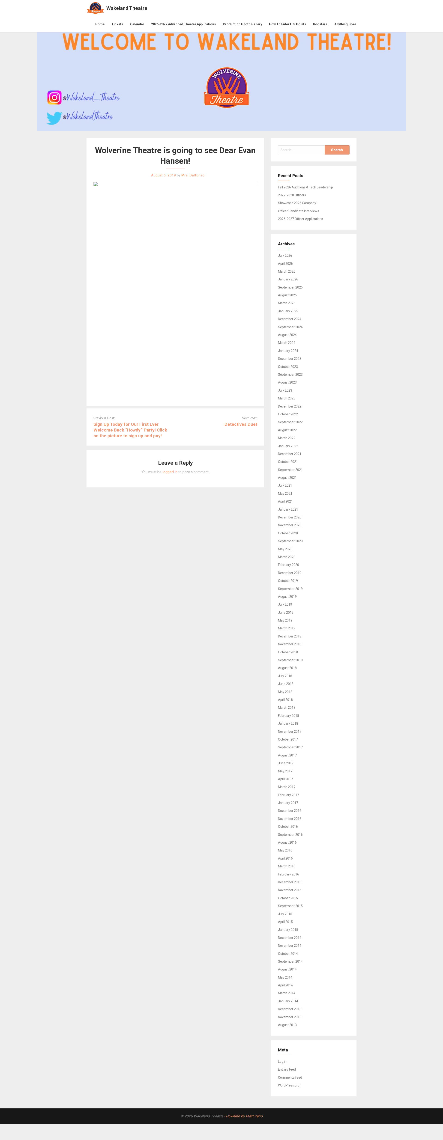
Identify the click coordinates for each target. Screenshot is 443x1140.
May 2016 (285, 850)
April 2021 (285, 501)
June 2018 (285, 684)
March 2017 (286, 787)
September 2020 (290, 541)
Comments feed (290, 1077)
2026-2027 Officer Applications (300, 219)
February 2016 (288, 874)
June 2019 (285, 612)
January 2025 (288, 311)
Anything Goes (345, 24)
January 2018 (288, 723)
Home (100, 24)
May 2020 (285, 549)
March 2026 (286, 271)
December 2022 (289, 406)
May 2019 (285, 620)
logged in (169, 472)
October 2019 (288, 581)
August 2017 (287, 755)
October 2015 (288, 898)
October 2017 (288, 739)
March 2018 (286, 707)
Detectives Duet (240, 424)
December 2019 (289, 573)
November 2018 (289, 644)
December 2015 (289, 882)
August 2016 (287, 842)
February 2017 (288, 795)
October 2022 (288, 414)
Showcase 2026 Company (297, 203)
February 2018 (288, 715)
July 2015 (285, 914)
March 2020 (286, 557)
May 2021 (285, 493)
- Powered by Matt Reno (243, 1116)
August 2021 (287, 477)
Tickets (117, 24)
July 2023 (285, 390)
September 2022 (290, 422)
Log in (282, 1061)
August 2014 (287, 969)
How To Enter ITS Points (287, 24)
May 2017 (285, 771)
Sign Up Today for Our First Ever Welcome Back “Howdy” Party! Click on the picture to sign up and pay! (130, 430)
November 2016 (289, 819)
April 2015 (285, 922)
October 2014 (288, 953)
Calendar (137, 24)
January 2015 (288, 930)
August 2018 (287, 668)
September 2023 (290, 374)
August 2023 (287, 382)
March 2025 (286, 303)
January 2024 (288, 351)
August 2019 (287, 596)
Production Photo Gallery (242, 24)
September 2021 (290, 470)
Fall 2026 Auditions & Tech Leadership (305, 187)
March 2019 (286, 628)
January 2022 (288, 446)
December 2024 (289, 319)
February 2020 (288, 565)
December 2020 (289, 517)
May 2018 (285, 692)
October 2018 (288, 652)
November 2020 (289, 525)
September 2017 (290, 747)
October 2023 (288, 367)
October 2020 (288, 533)
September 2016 (290, 834)
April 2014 (285, 985)
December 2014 (289, 938)
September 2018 (290, 660)
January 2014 (288, 1001)
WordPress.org (288, 1085)
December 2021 (289, 454)
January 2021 (288, 509)
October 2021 (288, 462)
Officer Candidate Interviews (298, 211)
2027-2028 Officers (292, 195)
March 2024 (286, 343)
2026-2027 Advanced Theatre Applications (183, 24)
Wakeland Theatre (126, 8)
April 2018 (285, 700)
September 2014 (290, 961)
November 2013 (289, 1017)
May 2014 (285, 977)
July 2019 (285, 604)
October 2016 (288, 826)
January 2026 (288, 279)
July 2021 (285, 485)
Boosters (320, 24)
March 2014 (286, 993)
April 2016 (285, 858)
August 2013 (287, 1025)
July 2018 (285, 676)
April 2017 (285, 779)
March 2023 (286, 398)
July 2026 (285, 255)
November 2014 (289, 945)
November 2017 (289, 731)
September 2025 (290, 287)
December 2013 (289, 1009)
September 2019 (290, 589)
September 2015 (290, 906)
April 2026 (285, 263)
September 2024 (290, 327)
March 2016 (286, 866)
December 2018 (289, 636)
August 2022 (287, 430)
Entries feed (287, 1069)
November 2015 (289, 890)
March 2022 (286, 438)
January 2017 (288, 803)
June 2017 (285, 763)
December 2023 (289, 358)
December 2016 (289, 811)
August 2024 (287, 335)
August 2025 (287, 295)
